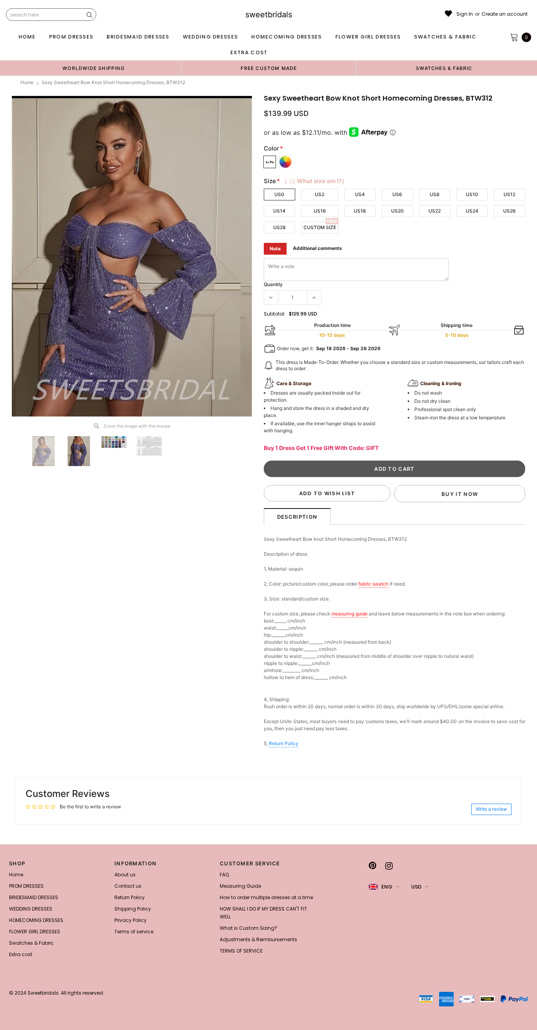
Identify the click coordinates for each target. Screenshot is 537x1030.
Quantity (273, 284)
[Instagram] (389, 865)
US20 (397, 211)
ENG (386, 886)
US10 (472, 194)
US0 (279, 194)
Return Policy (283, 743)
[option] (93, 68)
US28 (279, 227)
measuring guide (349, 614)
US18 (360, 211)
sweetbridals (268, 14)
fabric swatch (373, 584)
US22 (434, 211)
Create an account (505, 14)
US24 (472, 211)
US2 (319, 194)
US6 (397, 194)
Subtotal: (274, 313)
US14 (279, 211)
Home (26, 82)
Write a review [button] (491, 809)
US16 (320, 211)
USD (416, 886)
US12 (509, 194)
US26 (509, 211)
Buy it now (459, 494)
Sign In (464, 14)
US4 (360, 194)
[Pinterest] (372, 865)
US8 (435, 194)
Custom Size (319, 227)
